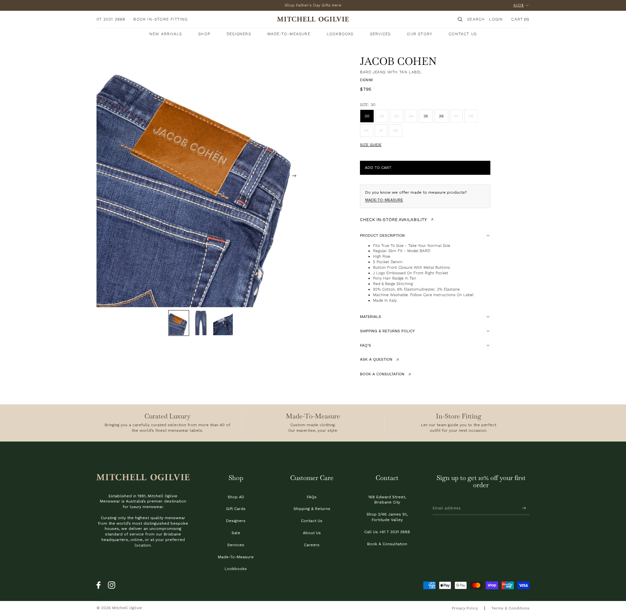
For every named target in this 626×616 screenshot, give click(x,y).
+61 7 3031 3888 (394, 532)
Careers (312, 545)
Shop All (236, 497)
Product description (382, 235)
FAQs (312, 497)
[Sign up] (524, 508)
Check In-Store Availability (393, 219)
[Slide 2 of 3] (201, 323)
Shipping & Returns (311, 508)
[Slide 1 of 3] (178, 323)
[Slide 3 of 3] (223, 323)
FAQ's (365, 345)
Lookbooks (236, 568)
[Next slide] (298, 177)
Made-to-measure (384, 200)
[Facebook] (100, 585)
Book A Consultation (387, 544)
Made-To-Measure (236, 557)
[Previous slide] (104, 177)
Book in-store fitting (160, 19)
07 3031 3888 (111, 19)
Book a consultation (382, 374)
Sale (235, 533)
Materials (370, 316)
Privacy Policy (465, 608)
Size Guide (370, 145)
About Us (312, 533)
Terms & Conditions (510, 608)
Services (235, 545)
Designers (236, 520)
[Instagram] (112, 585)
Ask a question (376, 359)
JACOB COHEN (398, 61)
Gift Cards (236, 508)
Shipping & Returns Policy (387, 331)
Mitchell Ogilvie (127, 608)
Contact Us (311, 520)
